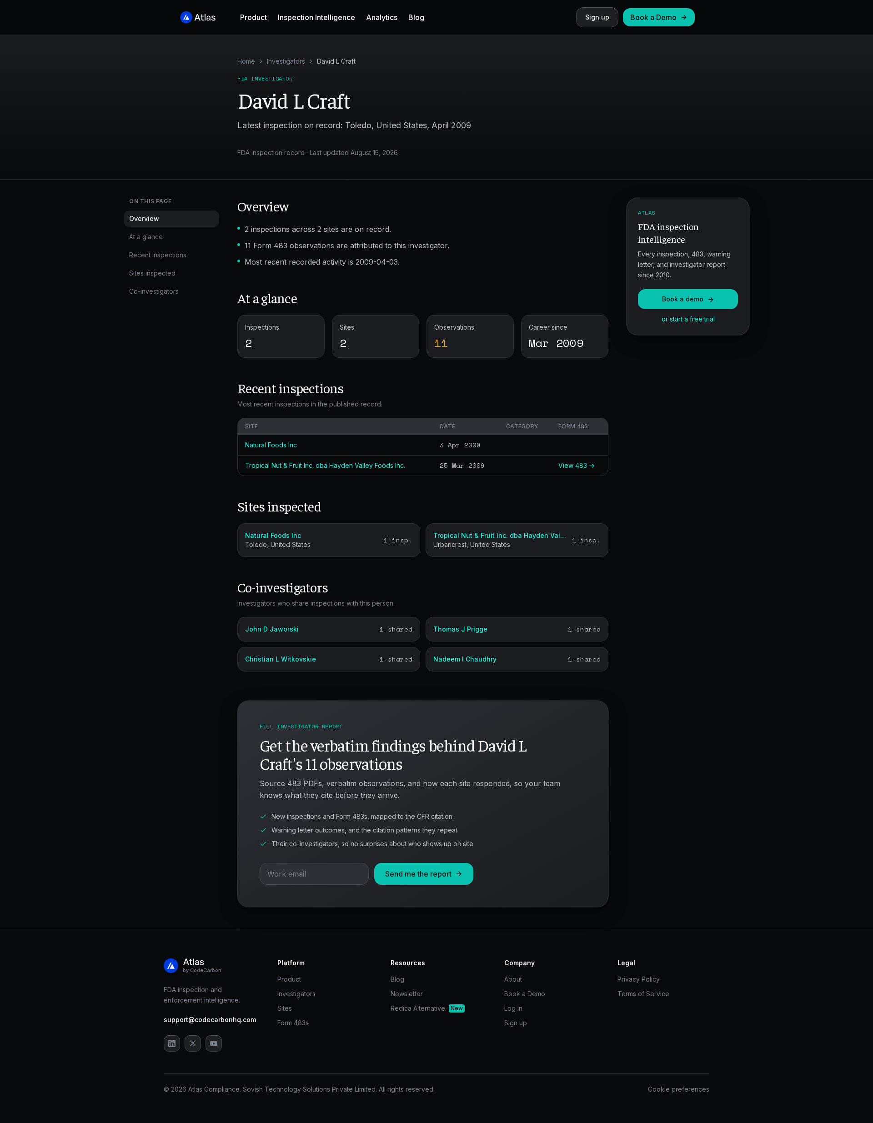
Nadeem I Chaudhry (465, 659)
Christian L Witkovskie (280, 659)
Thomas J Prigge (460, 629)
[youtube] (214, 1043)
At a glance (146, 237)
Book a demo (682, 299)
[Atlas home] (198, 17)
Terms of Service (643, 994)
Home (246, 61)
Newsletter (407, 994)
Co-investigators (154, 291)
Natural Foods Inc (271, 445)
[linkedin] (172, 1043)
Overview (144, 218)
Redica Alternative (427, 1008)
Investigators (286, 61)
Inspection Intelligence (316, 17)
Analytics (381, 17)
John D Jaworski (272, 629)
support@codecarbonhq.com (210, 1019)
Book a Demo (653, 17)
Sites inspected (152, 273)
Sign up (597, 17)
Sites (284, 1008)
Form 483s (293, 1023)
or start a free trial (688, 319)
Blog (416, 17)
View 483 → (576, 465)
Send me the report (418, 873)
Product (253, 17)
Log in (513, 1008)
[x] (193, 1043)
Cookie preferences (678, 1089)
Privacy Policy (638, 979)
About (513, 979)
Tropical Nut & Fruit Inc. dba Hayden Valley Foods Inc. (325, 465)
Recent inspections (157, 255)
